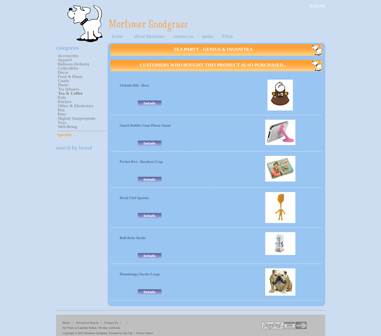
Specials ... (66, 135)
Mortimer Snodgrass (95, 333)
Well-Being (67, 126)
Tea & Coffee (70, 93)
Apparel (65, 60)
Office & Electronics (75, 106)
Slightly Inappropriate (77, 118)
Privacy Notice (144, 333)
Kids (62, 97)
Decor (63, 72)
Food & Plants (70, 76)
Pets (61, 110)
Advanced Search (87, 322)
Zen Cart (127, 333)
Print (62, 114)
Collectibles (68, 68)
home (117, 36)
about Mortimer (149, 36)
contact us (183, 36)
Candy (63, 81)
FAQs (227, 36)
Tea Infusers (68, 89)
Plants (63, 85)
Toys (62, 122)
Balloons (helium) (73, 64)
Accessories (68, 55)
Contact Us (111, 322)
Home (66, 322)
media (208, 36)
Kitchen (64, 101)
